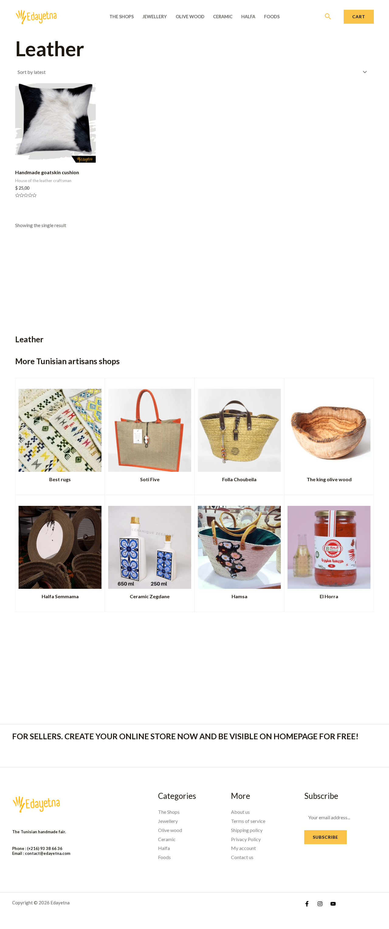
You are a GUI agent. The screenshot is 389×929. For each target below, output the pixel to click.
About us (240, 812)
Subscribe (325, 837)
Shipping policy (247, 830)
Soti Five (150, 479)
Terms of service (248, 821)
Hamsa (239, 596)
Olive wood (190, 16)
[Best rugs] (60, 429)
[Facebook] (307, 904)
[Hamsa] (239, 545)
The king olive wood (329, 479)
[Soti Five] (149, 429)
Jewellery (155, 16)
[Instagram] (320, 904)
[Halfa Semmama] (60, 545)
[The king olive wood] (328, 429)
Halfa (248, 16)
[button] (328, 16)
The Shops (121, 16)
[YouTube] (333, 904)
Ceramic (222, 16)
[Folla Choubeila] (239, 429)
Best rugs (60, 479)
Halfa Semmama (60, 596)
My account (243, 848)
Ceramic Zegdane (150, 596)
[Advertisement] (185, 276)
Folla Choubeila (239, 479)
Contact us (242, 857)
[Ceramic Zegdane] (149, 545)
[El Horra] (328, 545)
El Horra (329, 596)
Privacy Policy (246, 839)
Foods (272, 16)
